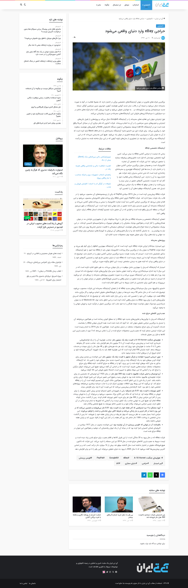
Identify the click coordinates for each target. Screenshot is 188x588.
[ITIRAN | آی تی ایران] (162, 5)
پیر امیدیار (158, 463)
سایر (99, 4)
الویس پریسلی (85, 457)
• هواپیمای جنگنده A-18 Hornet (148, 457)
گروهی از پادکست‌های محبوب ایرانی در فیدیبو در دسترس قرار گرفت (45, 225)
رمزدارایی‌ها (58, 245)
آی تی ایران (159, 18)
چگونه (107, 4)
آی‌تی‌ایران (157, 38)
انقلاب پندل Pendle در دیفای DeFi (47, 271)
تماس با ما (23, 583)
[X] (113, 572)
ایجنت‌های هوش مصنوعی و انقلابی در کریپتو (44, 253)
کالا (117, 463)
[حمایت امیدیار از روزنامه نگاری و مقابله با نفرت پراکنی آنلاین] (87, 504)
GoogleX (113, 457)
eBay (125, 457)
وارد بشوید (144, 543)
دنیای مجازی (130, 463)
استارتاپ (136, 4)
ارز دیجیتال (117, 4)
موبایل (126, 4)
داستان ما (32, 583)
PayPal (100, 457)
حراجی (144, 463)
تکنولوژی (147, 4)
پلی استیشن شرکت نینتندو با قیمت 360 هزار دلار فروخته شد (151, 516)
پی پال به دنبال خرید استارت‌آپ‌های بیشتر (120, 516)
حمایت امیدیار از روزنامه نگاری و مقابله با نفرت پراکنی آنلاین (87, 516)
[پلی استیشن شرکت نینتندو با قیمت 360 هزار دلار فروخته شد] (151, 504)
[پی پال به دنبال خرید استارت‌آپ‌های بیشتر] (119, 504)
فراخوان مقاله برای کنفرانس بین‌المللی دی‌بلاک (44, 262)
